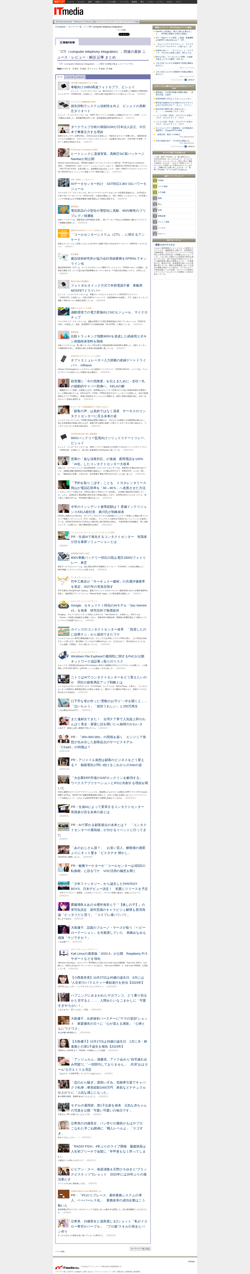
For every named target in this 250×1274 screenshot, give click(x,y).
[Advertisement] (174, 324)
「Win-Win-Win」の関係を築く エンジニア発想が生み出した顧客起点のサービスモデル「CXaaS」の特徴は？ (102, 742)
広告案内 (78, 1272)
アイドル (93, 69)
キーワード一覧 (75, 27)
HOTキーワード (174, 240)
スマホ (150, 2)
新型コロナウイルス (100, 22)
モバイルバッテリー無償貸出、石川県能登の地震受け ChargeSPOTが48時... (174, 129)
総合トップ (59, 2)
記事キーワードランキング (173, 176)
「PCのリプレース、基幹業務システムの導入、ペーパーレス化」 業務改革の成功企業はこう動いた (101, 1200)
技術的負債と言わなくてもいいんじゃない (173, 99)
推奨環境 (136, 1272)
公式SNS (70, 1272)
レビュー (80, 77)
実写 (76, 69)
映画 (103, 69)
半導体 (161, 180)
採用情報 (128, 1272)
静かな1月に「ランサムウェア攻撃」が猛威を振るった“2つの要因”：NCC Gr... (174, 58)
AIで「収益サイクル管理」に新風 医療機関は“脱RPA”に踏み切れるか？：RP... (174, 39)
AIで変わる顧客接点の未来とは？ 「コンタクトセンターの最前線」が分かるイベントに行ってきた (102, 830)
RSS (114, 1272)
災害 (160, 210)
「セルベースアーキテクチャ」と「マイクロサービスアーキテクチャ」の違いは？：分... (174, 45)
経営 (90, 2)
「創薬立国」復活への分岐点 (175, 135)
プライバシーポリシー (103, 1272)
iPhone (88, 22)
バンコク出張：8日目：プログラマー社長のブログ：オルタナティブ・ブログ (174, 116)
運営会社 (120, 1272)
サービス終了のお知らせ (174, 152)
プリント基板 (163, 222)
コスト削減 (162, 186)
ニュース (70, 2)
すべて (60, 77)
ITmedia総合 (60, 27)
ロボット (162, 234)
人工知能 (135, 22)
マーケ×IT (124, 2)
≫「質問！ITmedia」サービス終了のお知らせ (172, 168)
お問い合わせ (88, 1272)
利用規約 (191, 1262)
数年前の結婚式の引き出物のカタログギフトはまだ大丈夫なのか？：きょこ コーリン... (174, 104)
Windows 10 (79, 22)
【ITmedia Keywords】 (64, 22)
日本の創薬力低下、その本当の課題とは (175, 142)
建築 (160, 198)
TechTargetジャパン (178, 27)
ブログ (178, 2)
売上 (160, 204)
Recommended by (177, 80)
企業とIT (98, 2)
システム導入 (111, 2)
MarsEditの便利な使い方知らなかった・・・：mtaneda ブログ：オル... (171, 110)
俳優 (110, 69)
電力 (142, 2)
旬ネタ (169, 2)
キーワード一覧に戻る (140, 1249)
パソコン (160, 2)
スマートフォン (116, 22)
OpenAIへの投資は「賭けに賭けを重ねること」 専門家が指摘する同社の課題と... (174, 32)
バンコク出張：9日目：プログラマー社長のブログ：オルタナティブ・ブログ (174, 123)
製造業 (134, 2)
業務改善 (162, 216)
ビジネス (81, 2)
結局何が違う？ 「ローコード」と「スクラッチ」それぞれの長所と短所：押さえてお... (174, 51)
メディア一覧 (60, 1272)
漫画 (84, 69)
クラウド (126, 22)
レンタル (162, 228)
